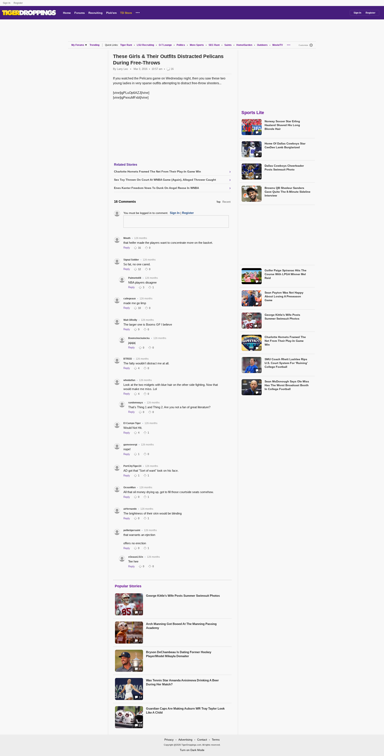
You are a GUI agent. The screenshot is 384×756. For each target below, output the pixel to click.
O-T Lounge (165, 45)
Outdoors (262, 45)
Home (67, 13)
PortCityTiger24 (132, 466)
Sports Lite (252, 112)
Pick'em (111, 13)
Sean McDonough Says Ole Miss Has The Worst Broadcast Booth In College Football (287, 385)
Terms (216, 739)
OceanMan (129, 487)
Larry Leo (122, 68)
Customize (303, 45)
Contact (202, 739)
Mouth (126, 238)
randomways (135, 402)
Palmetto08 (134, 278)
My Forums (77, 45)
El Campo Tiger (132, 423)
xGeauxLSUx (135, 556)
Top (218, 202)
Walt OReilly (130, 320)
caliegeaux (129, 298)
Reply (126, 247)
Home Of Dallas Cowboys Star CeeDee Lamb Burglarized (285, 145)
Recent (226, 201)
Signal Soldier (131, 259)
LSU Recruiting (145, 45)
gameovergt (130, 444)
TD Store (126, 13)
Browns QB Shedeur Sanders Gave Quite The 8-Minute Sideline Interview (287, 191)
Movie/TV (277, 45)
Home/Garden (244, 45)
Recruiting (95, 13)
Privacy (169, 739)
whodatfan (129, 380)
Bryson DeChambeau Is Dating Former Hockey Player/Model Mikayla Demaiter (178, 654)
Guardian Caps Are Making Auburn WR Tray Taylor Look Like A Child (185, 710)
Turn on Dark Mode (192, 750)
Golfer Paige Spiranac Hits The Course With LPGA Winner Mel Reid (285, 274)
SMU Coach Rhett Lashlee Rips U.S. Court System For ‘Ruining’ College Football (286, 363)
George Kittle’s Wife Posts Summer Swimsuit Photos (183, 595)
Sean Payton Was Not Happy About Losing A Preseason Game (284, 296)
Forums (79, 13)
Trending (94, 45)
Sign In (6, 3)
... (138, 12)
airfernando (130, 508)
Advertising (185, 739)
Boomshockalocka (139, 338)
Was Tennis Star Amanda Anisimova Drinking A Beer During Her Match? (182, 682)
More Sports (197, 45)
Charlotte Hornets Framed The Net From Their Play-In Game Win (285, 340)
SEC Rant (214, 45)
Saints (228, 45)
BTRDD (127, 358)
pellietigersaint (131, 530)
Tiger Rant (126, 45)
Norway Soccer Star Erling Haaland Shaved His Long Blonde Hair (282, 125)
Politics (181, 45)
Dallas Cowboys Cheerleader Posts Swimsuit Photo (284, 167)
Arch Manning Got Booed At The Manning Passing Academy (181, 626)
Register (18, 3)
